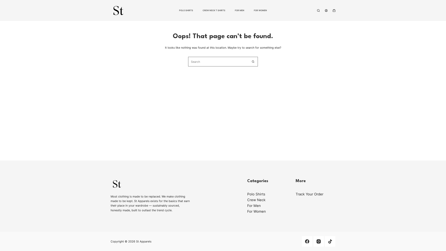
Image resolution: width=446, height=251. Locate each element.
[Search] (318, 10)
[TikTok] (330, 241)
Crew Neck (256, 200)
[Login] (326, 10)
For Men (239, 10)
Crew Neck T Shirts (214, 10)
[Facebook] (307, 241)
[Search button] (253, 61)
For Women (260, 10)
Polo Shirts (186, 10)
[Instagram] (318, 241)
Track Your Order (309, 194)
